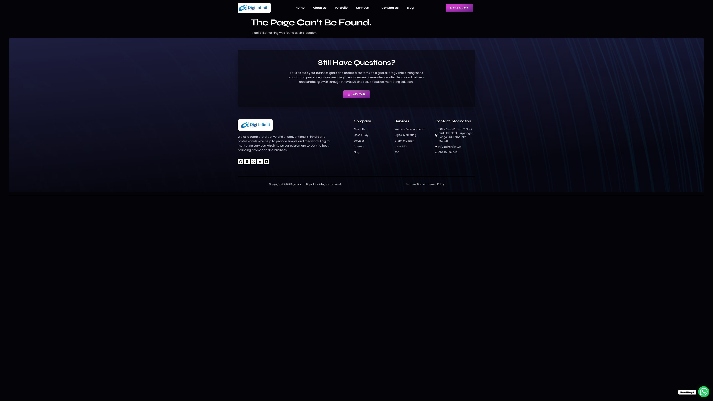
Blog (410, 8)
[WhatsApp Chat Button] (703, 391)
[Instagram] (240, 161)
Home (300, 8)
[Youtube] (260, 161)
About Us (320, 8)
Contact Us (390, 8)
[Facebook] (247, 161)
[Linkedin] (266, 161)
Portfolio (341, 8)
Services (362, 8)
